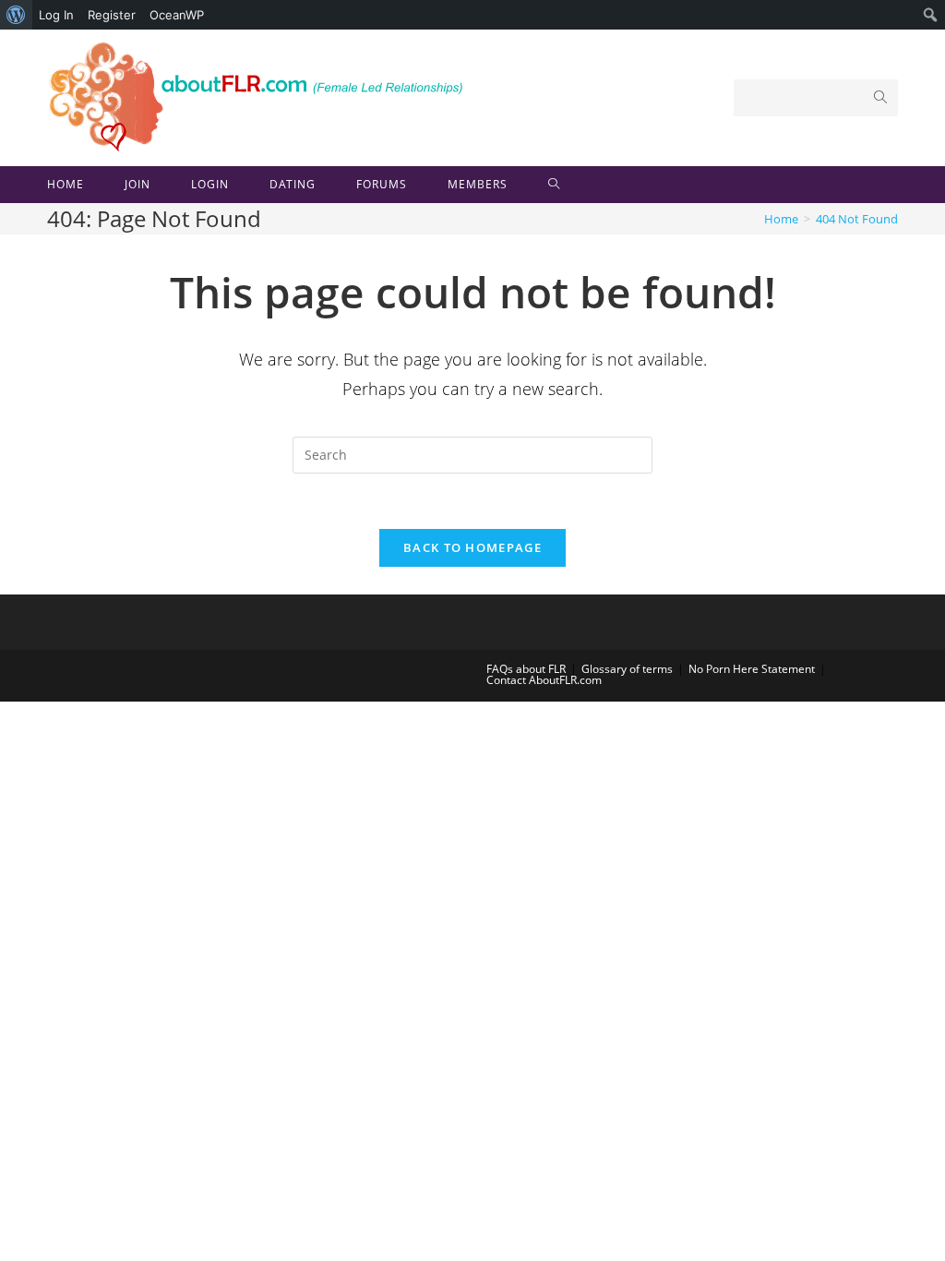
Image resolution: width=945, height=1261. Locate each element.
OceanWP (177, 14)
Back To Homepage (472, 547)
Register (112, 14)
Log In (56, 14)
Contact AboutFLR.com (544, 680)
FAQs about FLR (526, 669)
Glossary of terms (627, 669)
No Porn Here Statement (751, 669)
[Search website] (554, 184)
